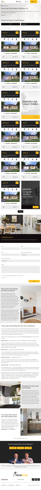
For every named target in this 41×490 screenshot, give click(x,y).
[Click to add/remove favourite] (3, 57)
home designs (24, 376)
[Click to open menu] (39, 1)
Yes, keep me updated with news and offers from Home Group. (13, 275)
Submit (34, 281)
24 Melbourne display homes (27, 336)
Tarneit (16, 349)
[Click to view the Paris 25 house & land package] (30, 46)
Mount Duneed (18, 364)
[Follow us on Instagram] (36, 479)
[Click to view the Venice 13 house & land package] (10, 46)
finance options (32, 376)
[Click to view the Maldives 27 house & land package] (10, 77)
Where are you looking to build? (26, 252)
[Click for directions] (17, 32)
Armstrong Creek (12, 364)
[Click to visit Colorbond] (4, 479)
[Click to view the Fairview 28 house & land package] (30, 77)
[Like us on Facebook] (33, 479)
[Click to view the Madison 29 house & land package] (10, 137)
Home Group (32, 485)
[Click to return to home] (3, 1)
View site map (18, 485)
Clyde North (15, 357)
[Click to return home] (1, 5)
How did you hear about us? (5, 258)
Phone (22, 246)
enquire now (3, 378)
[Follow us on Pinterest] (38, 479)
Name (2, 246)
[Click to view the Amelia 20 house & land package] (30, 167)
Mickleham (24, 340)
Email (2, 252)
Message (2, 264)
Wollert (34, 340)
